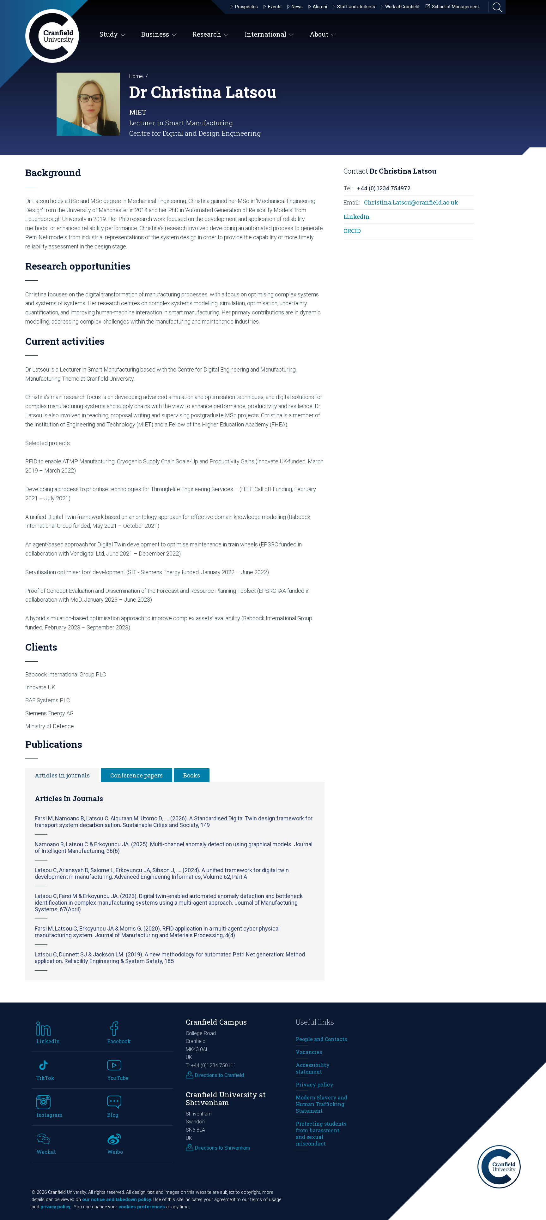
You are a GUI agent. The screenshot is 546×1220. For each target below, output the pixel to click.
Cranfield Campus (216, 1022)
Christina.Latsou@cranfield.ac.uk (411, 202)
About (319, 34)
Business (155, 34)
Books (191, 775)
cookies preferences (141, 1207)
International (265, 34)
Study (109, 34)
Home (136, 76)
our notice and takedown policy (116, 1199)
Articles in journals (62, 775)
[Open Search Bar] (495, 7)
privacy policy (55, 1207)
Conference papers (136, 775)
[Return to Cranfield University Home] (52, 36)
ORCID (352, 231)
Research (206, 34)
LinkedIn (356, 216)
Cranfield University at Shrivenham (226, 1098)
